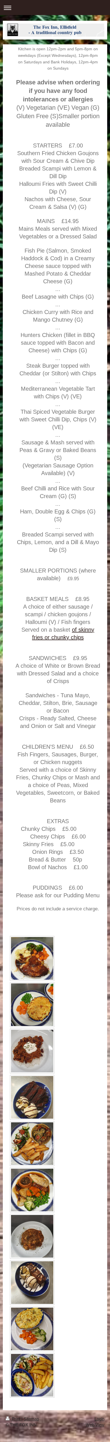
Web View (95, 1424)
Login (99, 1418)
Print (16, 1418)
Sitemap (31, 1418)
